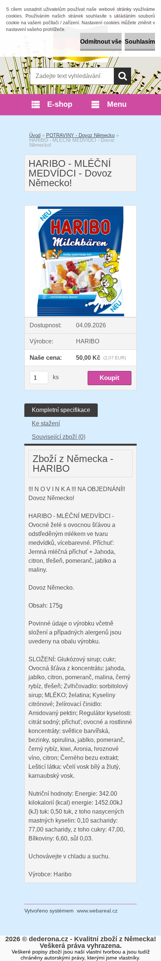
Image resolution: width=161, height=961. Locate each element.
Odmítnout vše (101, 41)
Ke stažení (46, 423)
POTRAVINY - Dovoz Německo (80, 135)
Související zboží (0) (58, 437)
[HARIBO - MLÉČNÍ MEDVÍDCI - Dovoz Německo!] (80, 208)
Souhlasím (140, 41)
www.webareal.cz (97, 911)
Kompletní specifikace (61, 410)
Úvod (34, 135)
